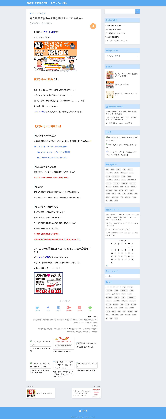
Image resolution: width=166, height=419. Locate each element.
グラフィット (123, 173)
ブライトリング (132, 180)
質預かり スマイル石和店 (82, 322)
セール (108, 176)
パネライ (117, 180)
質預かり (87, 332)
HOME (84, 411)
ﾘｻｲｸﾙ (116, 200)
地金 (121, 186)
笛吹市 (81, 320)
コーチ (131, 173)
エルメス (130, 169)
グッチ (116, 173)
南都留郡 (46, 320)
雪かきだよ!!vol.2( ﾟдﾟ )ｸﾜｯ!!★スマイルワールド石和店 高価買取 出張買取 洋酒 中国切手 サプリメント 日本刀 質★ (122, 217)
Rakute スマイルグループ (122, 139)
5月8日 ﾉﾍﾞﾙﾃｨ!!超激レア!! (113, 229)
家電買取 (133, 186)
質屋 (79, 332)
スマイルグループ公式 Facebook (121, 153)
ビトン (123, 180)
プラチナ (108, 183)
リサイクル (124, 183)
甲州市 (75, 320)
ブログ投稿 (37, 320)
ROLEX (119, 169)
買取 (94, 329)
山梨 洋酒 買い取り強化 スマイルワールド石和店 (121, 223)
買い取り (130, 193)
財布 (124, 193)
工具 (126, 190)
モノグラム (116, 183)
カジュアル (109, 173)
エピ (124, 169)
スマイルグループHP (121, 146)
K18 (107, 169)
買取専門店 (89, 320)
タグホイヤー (115, 176)
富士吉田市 (60, 320)
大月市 (52, 320)
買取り (108, 197)
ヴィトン (108, 186)
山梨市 (68, 320)
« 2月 (106, 266)
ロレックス (133, 183)
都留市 (95, 322)
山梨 (66, 329)
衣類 (119, 193)
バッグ (129, 176)
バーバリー (109, 180)
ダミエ (123, 176)
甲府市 (108, 193)
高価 (111, 200)
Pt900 (112, 169)
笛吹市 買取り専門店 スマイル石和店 (47, 3)
